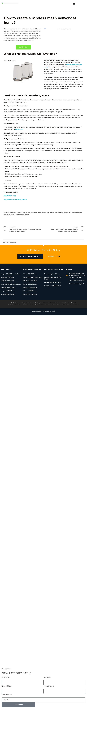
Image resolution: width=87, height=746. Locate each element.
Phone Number (49, 686)
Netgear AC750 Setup (7, 277)
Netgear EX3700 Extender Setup (11, 284)
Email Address (6, 686)
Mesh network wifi (36, 212)
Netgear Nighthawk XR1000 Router (52, 278)
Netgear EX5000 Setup (30, 274)
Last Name (47, 677)
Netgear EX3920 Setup (8, 294)
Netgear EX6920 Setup (30, 287)
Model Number (7, 695)
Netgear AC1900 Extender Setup (11, 274)
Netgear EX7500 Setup (30, 291)
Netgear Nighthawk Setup (52, 274)
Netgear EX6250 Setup (30, 284)
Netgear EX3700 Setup (8, 287)
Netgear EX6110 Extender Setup (32, 277)
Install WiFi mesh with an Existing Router (18, 212)
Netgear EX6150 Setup (30, 280)
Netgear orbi (67, 212)
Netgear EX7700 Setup (30, 294)
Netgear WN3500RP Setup (52, 286)
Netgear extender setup (56, 212)
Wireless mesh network (22, 214)
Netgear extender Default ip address (15, 199)
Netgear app (19, 129)
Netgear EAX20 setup (7, 280)
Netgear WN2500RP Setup (52, 282)
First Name (5, 677)
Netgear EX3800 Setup (8, 291)
